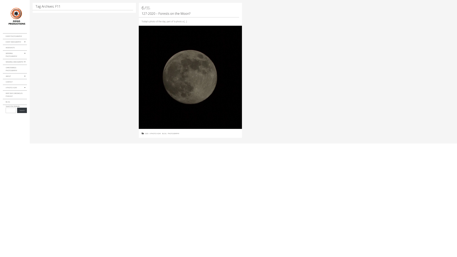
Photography (173, 133)
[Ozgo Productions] (16, 17)
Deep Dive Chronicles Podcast (14, 94)
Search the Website (13, 106)
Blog (8, 102)
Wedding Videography (15, 62)
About (8, 76)
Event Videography (13, 42)
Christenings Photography (11, 69)
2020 (146, 133)
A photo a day (11, 87)
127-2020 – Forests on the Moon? (166, 13)
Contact (9, 82)
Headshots (10, 48)
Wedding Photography (11, 54)
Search (22, 110)
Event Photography (14, 36)
